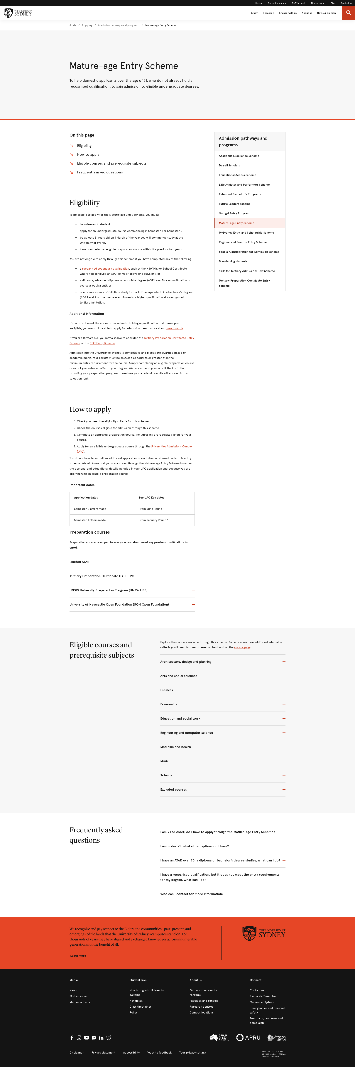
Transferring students (233, 261)
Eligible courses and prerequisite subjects (111, 163)
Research (268, 13)
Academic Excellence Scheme (239, 156)
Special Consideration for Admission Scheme (249, 252)
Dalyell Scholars (229, 165)
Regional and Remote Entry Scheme (243, 242)
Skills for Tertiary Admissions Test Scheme (247, 271)
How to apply (88, 154)
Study (254, 13)
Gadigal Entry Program (234, 213)
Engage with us (288, 13)
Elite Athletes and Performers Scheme (244, 184)
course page (242, 647)
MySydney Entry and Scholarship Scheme (246, 232)
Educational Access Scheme (237, 175)
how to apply (174, 328)
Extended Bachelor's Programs (240, 194)
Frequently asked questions (100, 172)
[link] (258, 3)
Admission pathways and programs (243, 141)
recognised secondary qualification (105, 268)
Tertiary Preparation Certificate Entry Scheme (244, 283)
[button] (348, 13)
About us (307, 13)
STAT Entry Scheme (102, 343)
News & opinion (326, 13)
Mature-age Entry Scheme (236, 223)
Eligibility (84, 145)
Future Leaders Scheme (235, 204)
